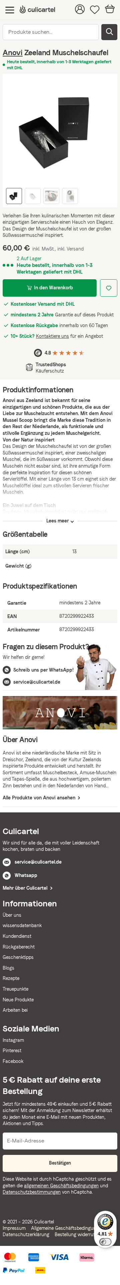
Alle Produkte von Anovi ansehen (40, 797)
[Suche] (109, 32)
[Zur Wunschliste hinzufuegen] (108, 288)
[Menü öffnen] (9, 9)
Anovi (13, 52)
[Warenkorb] (110, 10)
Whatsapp (26, 875)
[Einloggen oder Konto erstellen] (80, 10)
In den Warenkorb (53, 287)
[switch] (105, 1242)
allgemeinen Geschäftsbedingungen (61, 1185)
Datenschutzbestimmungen (32, 1192)
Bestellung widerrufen (77, 1234)
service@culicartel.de (36, 682)
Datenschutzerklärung (26, 1234)
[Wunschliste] (95, 10)
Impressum (14, 1228)
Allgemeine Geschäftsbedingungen (67, 1228)
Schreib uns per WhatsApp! (43, 670)
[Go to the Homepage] (37, 9)
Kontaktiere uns (52, 336)
